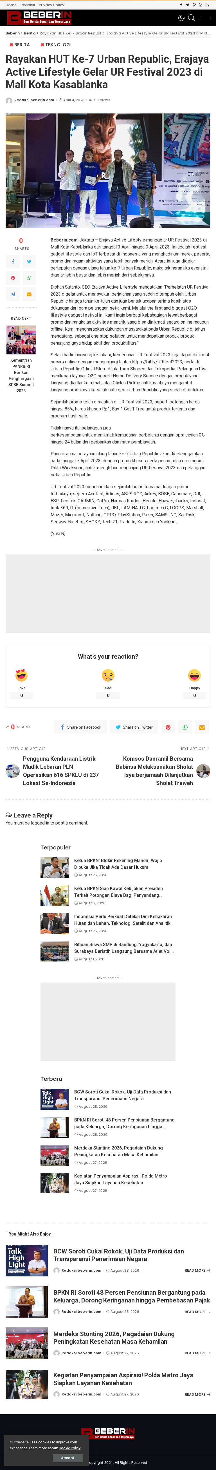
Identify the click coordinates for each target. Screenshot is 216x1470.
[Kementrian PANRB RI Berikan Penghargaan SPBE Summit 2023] (21, 340)
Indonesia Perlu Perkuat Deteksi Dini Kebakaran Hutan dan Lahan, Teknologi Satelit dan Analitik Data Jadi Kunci (123, 923)
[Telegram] (13, 294)
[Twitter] (187, 5)
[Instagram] (200, 5)
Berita (22, 44)
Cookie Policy (69, 1448)
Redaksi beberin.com (34, 100)
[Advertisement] (108, 593)
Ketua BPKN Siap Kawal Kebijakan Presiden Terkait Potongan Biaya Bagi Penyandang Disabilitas (118, 895)
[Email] (29, 294)
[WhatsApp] (29, 278)
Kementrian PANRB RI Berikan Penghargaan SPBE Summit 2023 (21, 375)
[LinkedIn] (207, 5)
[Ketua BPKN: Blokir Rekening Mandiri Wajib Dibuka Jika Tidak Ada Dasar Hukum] (54, 867)
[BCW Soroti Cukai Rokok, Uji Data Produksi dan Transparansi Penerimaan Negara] (54, 1099)
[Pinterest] (194, 5)
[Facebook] (181, 5)
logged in (40, 823)
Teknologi (58, 44)
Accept (68, 1457)
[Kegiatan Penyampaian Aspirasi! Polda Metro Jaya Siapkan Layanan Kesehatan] (54, 1183)
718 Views (101, 100)
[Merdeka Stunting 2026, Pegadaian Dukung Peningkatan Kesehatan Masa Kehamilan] (54, 1155)
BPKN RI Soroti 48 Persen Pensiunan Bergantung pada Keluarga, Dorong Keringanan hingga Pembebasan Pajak (124, 1126)
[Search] (190, 18)
